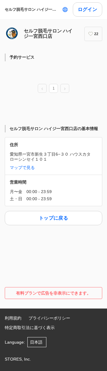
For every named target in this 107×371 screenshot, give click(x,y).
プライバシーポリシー (49, 318)
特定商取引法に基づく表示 (30, 327)
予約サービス (22, 57)
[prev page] (42, 89)
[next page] (65, 89)
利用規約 (13, 318)
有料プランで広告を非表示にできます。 (53, 293)
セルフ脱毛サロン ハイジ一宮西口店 (32, 9)
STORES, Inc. (18, 359)
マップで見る (22, 167)
